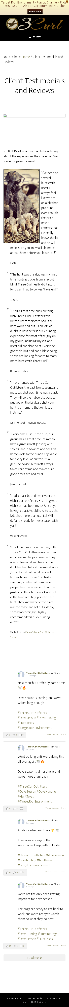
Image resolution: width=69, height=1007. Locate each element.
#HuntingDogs (47, 934)
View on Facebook (52, 734)
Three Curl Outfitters (35, 23)
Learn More (35, 11)
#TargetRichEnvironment (35, 728)
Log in (42, 1002)
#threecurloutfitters (32, 855)
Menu (37, 37)
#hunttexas (44, 860)
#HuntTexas (26, 723)
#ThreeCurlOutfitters (32, 713)
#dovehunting (27, 860)
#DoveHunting (46, 718)
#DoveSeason (27, 718)
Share (63, 734)
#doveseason (55, 855)
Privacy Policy (16, 998)
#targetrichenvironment (34, 865)
